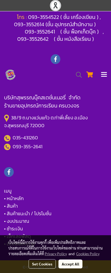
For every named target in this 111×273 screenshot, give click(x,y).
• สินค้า (11, 206)
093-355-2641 (27, 146)
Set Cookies (42, 263)
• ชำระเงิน (13, 228)
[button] (77, 75)
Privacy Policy (56, 253)
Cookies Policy (87, 253)
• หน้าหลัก (14, 198)
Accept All (70, 263)
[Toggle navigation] (104, 75)
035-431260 (26, 137)
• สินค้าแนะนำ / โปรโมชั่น (27, 213)
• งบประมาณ (16, 221)
